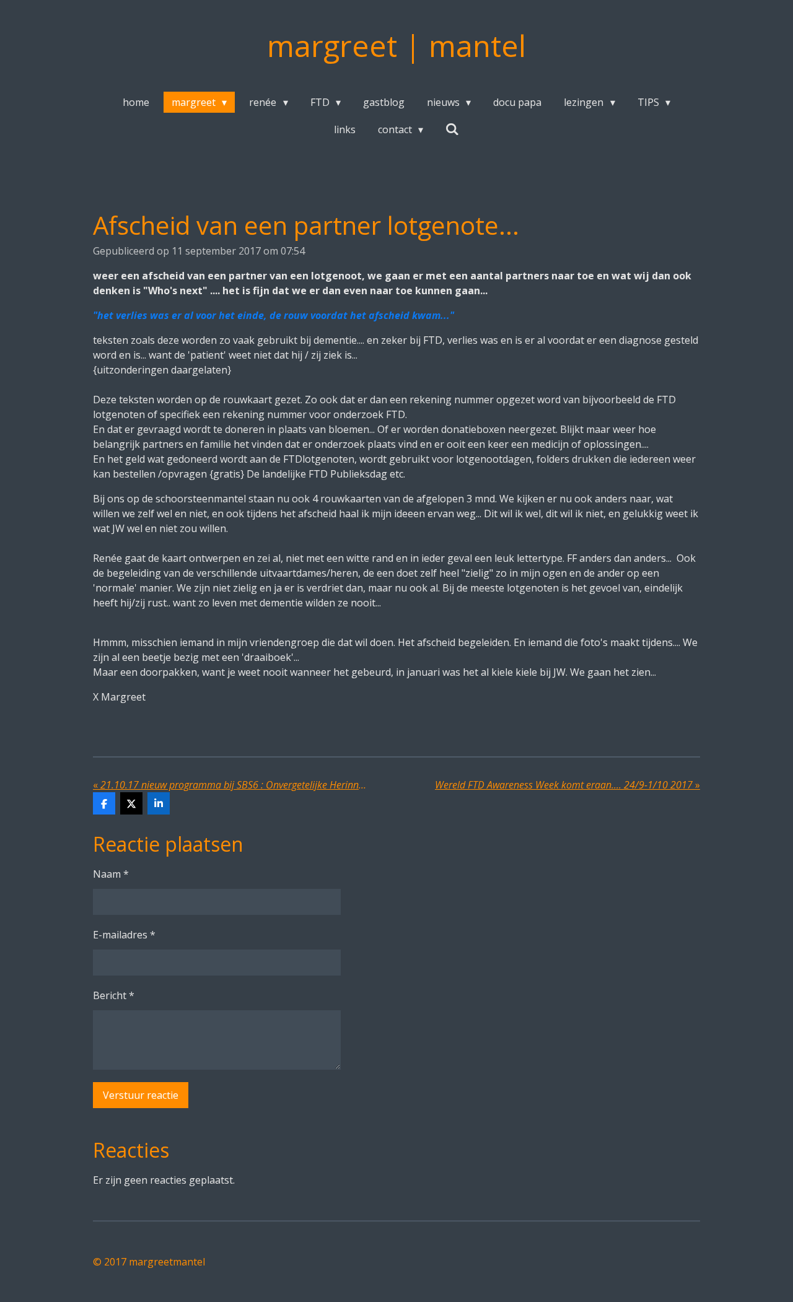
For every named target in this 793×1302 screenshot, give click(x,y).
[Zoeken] (452, 129)
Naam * (111, 874)
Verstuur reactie (140, 1095)
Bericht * (113, 995)
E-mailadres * (124, 935)
